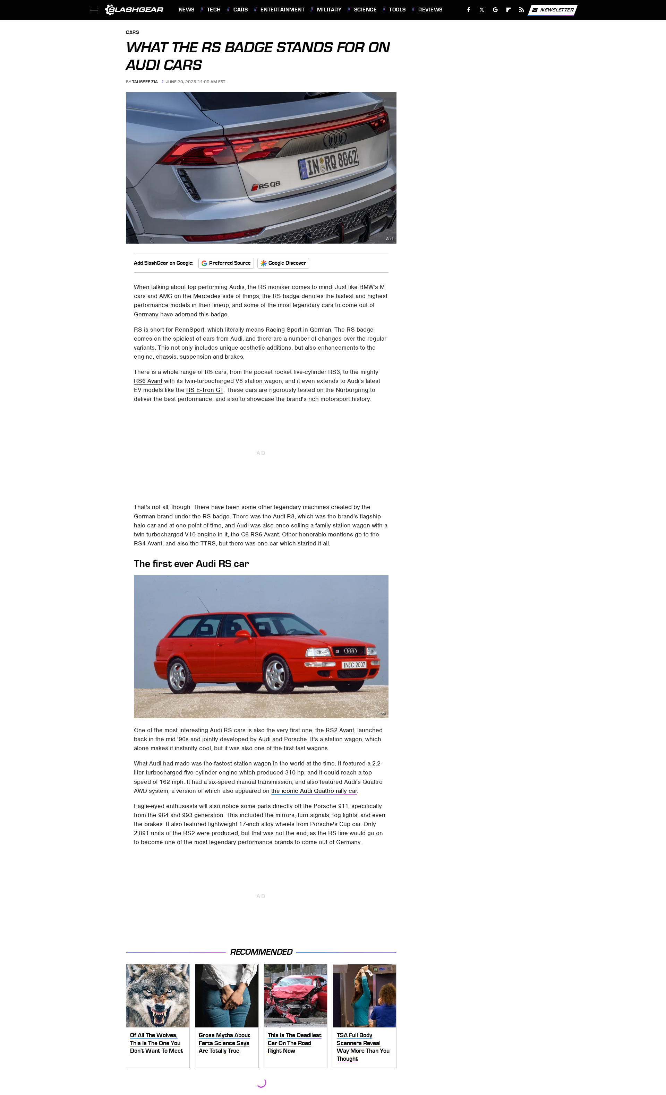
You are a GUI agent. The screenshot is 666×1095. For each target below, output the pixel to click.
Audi (389, 239)
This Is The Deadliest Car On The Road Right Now (295, 1043)
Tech (214, 10)
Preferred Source (230, 263)
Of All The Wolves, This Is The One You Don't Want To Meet (156, 1043)
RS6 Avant (148, 381)
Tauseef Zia (145, 81)
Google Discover (287, 263)
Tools (397, 10)
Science (365, 10)
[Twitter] (482, 10)
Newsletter (557, 9)
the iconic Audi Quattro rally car (314, 791)
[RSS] (521, 10)
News (186, 10)
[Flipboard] (509, 10)
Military (329, 10)
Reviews (430, 10)
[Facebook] (469, 10)
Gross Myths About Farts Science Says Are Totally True (224, 1043)
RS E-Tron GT (204, 390)
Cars (240, 10)
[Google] (495, 10)
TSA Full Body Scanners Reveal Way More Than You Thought (363, 1047)
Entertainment (283, 10)
